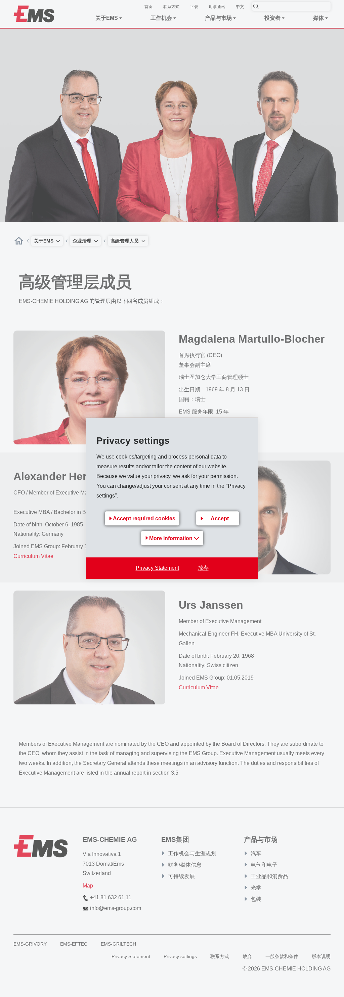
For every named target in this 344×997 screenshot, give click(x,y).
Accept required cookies (144, 519)
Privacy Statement (157, 568)
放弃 (203, 568)
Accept (220, 519)
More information (171, 538)
